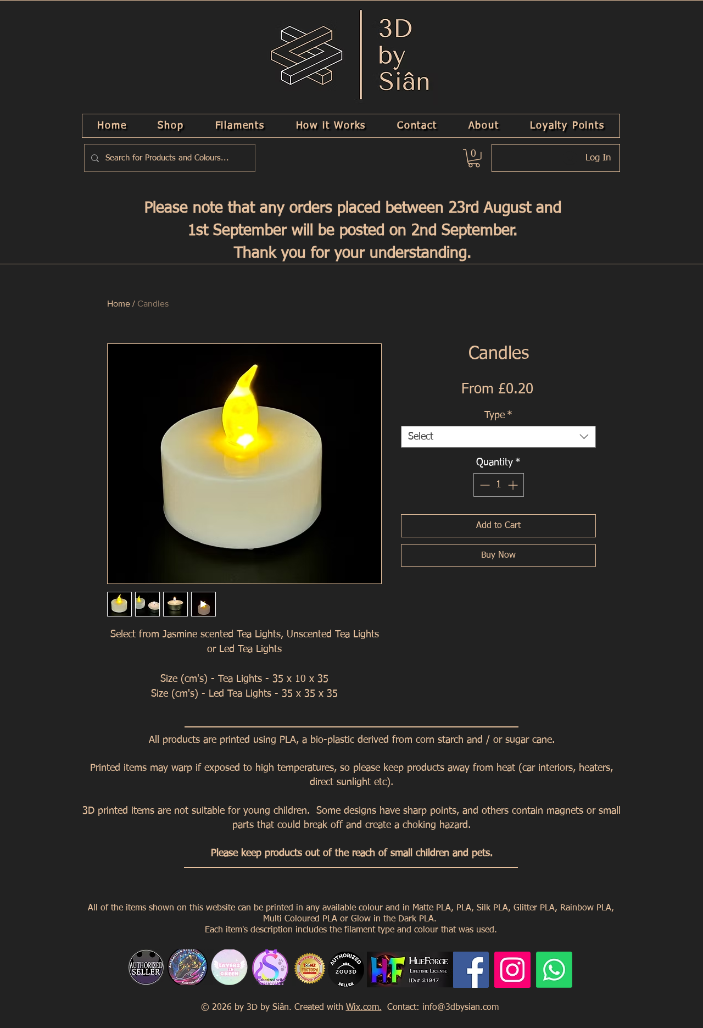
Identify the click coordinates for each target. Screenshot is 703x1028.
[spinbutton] (498, 485)
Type (498, 415)
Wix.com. (364, 1007)
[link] (474, 158)
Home (118, 303)
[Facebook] (471, 970)
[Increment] (513, 485)
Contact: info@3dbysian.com (441, 1007)
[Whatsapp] (554, 970)
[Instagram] (512, 970)
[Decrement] (483, 485)
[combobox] (498, 437)
